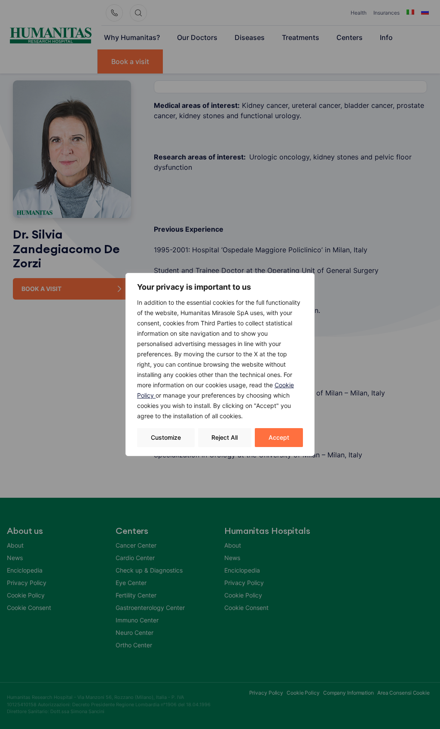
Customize (166, 437)
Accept (279, 437)
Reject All (224, 437)
